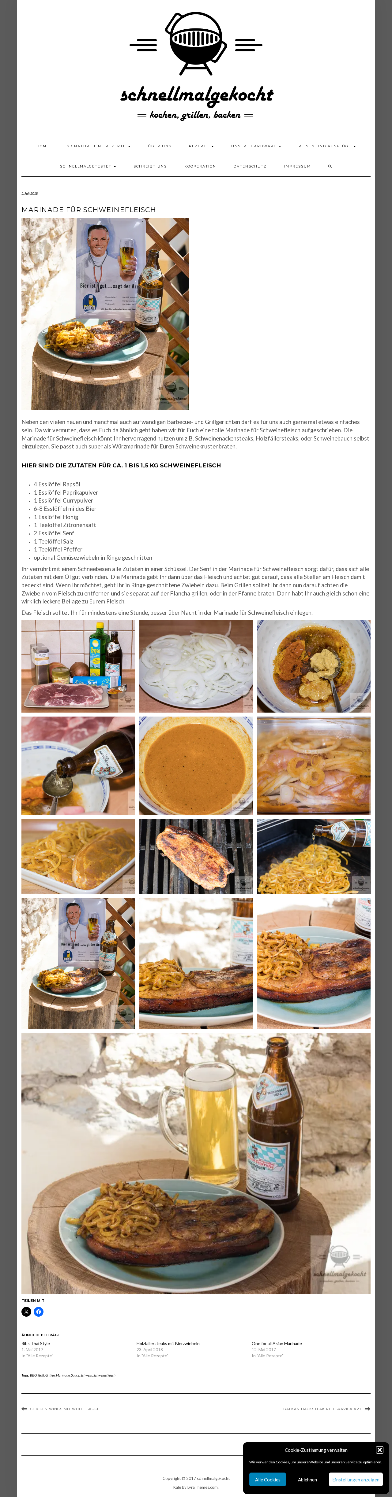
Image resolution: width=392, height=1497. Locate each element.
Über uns (160, 146)
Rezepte (200, 146)
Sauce (75, 1375)
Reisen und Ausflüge (326, 146)
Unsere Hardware (254, 146)
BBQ (33, 1375)
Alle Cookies (268, 1479)
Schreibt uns (150, 166)
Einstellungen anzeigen (355, 1479)
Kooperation (200, 166)
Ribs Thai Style (35, 1343)
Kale (177, 1487)
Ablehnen (307, 1479)
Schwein (86, 1375)
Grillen (50, 1375)
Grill (41, 1375)
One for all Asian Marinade (277, 1343)
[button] (380, 1450)
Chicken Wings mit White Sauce (65, 1409)
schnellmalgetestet (86, 166)
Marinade (63, 1375)
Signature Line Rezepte (97, 146)
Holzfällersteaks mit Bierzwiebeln (168, 1343)
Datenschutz (250, 166)
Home (42, 146)
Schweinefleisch (104, 1375)
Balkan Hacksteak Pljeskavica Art (322, 1409)
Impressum (297, 166)
